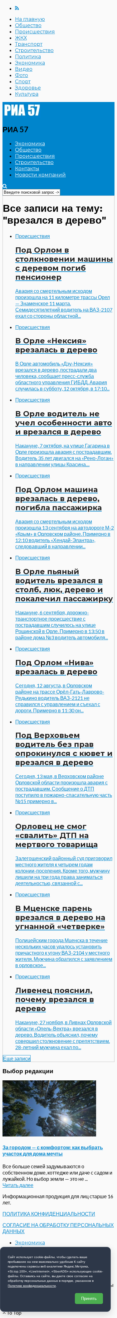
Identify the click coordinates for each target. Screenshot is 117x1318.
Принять (89, 1298)
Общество (28, 25)
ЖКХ (21, 38)
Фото (21, 75)
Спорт (23, 82)
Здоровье (28, 88)
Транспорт (28, 44)
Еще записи (16, 1058)
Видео (23, 69)
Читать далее (17, 1185)
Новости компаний (40, 175)
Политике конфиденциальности (32, 1285)
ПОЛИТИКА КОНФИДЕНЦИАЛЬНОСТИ (48, 1214)
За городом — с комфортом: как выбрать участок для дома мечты (52, 1150)
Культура (26, 94)
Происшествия (35, 32)
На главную (30, 19)
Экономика (30, 63)
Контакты (27, 169)
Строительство (34, 50)
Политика (28, 57)
